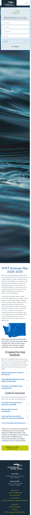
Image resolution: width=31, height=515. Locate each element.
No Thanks (15, 46)
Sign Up (6, 41)
